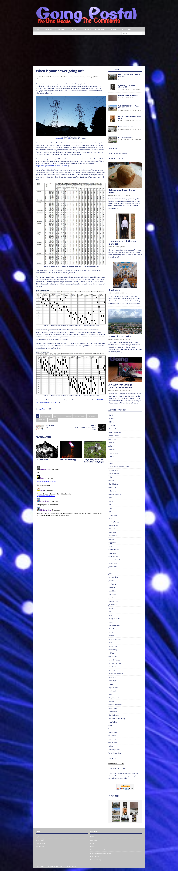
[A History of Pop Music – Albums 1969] (112, 87)
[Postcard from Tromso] (112, 129)
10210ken (111, 422)
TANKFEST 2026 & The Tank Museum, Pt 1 (128, 107)
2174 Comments (136, 129)
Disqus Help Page (95, 860)
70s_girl (110, 415)
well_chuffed (112, 743)
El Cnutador (112, 529)
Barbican (111, 456)
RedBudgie (112, 681)
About (92, 843)
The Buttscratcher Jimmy (116, 718)
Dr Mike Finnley (113, 522)
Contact (92, 846)
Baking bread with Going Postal (121, 191)
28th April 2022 (114, 339)
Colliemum (112, 491)
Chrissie (111, 480)
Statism (82, 77)
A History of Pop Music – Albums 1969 (127, 86)
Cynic (110, 498)
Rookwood (112, 691)
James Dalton (113, 567)
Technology (88, 77)
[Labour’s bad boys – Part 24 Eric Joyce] (112, 118)
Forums (113, 29)
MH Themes (72, 866)
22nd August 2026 (124, 79)
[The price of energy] (71, 449)
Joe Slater (111, 587)
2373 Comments (127, 247)
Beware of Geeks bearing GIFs (118, 467)
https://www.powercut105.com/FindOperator (52, 166)
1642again (111, 418)
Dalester (111, 501)
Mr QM (110, 632)
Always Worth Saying (115, 432)
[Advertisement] (89, 50)
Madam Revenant (114, 625)
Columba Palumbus (114, 494)
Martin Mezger (113, 629)
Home (37, 29)
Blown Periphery (113, 474)
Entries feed (40, 840)
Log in (38, 837)
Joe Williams (112, 591)
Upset (110, 725)
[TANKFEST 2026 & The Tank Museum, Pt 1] (112, 108)
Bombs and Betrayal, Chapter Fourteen (129, 75)
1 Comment (127, 195)
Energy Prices (79, 416)
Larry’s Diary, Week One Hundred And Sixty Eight (94, 461)
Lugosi (110, 622)
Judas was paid (113, 605)
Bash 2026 (93, 840)
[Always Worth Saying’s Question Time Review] (125, 369)
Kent (110, 612)
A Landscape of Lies (125, 137)
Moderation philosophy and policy (101, 853)
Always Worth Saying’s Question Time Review (120, 386)
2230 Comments (136, 98)
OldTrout (111, 653)
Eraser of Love (113, 536)
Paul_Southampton (114, 663)
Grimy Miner (112, 553)
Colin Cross (112, 487)
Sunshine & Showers (115, 705)
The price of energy (68, 460)
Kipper (110, 615)
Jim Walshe (112, 584)
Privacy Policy (94, 856)
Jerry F (110, 574)
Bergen (110, 463)
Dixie (110, 508)
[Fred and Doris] (47, 449)
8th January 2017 (115, 195)
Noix (110, 643)
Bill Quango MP (113, 470)
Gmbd (110, 546)
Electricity (58, 416)
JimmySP (111, 581)
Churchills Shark (113, 484)
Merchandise (126, 29)
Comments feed (41, 843)
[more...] (116, 208)
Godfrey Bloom (113, 549)
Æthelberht (112, 425)
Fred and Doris (42, 460)
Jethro (110, 570)
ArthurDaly (112, 446)
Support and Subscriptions (98, 850)
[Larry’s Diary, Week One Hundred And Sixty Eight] (95, 449)
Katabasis (111, 608)
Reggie (110, 684)
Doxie (110, 518)
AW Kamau (112, 449)
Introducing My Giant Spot (128, 95)
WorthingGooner (114, 750)
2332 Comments (136, 120)
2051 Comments (136, 89)
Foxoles (111, 539)
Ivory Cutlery (112, 563)
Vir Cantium (112, 736)
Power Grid (41, 420)
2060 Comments (136, 139)
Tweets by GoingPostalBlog (117, 153)
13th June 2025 (114, 390)
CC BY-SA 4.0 (66, 139)
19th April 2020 (114, 247)
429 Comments (136, 79)
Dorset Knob (112, 515)
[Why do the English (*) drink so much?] (134, 818)
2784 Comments (127, 390)
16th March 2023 (44, 77)
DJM (109, 512)
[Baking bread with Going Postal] (125, 175)
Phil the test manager (115, 674)
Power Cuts (92, 416)
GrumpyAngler (113, 556)
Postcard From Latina (120, 336)
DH (109, 505)
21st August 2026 (124, 89)
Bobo (110, 477)
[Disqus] (71, 491)
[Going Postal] (86, 26)
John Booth (112, 594)
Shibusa (111, 701)
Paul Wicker (112, 667)
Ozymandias (112, 656)
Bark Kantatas (113, 453)
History (86, 29)
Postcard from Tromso (126, 127)
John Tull (111, 598)
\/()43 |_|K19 (112, 739)
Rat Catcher (112, 677)
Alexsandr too (113, 429)
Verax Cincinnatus (114, 729)
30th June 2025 (114, 293)
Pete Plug (111, 670)
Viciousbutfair (112, 732)
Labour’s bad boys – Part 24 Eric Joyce (130, 117)
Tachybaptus (112, 712)
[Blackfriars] (125, 275)
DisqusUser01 (42, 409)
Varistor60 (59, 139)
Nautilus (111, 636)
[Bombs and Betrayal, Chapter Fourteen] (112, 77)
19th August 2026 (124, 129)
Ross (110, 694)
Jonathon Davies (113, 601)
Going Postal (55, 77)
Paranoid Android (114, 660)
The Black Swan (113, 715)
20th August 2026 (124, 110)
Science (75, 29)
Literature (99, 29)
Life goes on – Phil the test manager (122, 242)
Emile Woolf (112, 532)
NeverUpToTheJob (114, 639)
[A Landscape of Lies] (112, 139)
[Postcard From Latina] (125, 321)
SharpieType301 (113, 698)
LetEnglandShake (114, 618)
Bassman (111, 460)
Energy (68, 416)
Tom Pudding (112, 722)
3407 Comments (127, 339)
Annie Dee (111, 443)
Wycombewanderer (114, 753)
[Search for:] (131, 33)
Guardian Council (114, 560)
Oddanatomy (112, 650)
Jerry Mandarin (113, 577)
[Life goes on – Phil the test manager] (125, 226)
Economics (62, 29)
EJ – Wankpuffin (113, 525)
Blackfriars (114, 290)
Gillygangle (112, 543)
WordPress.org (40, 846)
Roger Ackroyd (113, 687)
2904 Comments (127, 293)
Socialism (76, 77)
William (110, 746)
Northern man (113, 646)
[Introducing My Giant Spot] (112, 98)
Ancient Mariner (113, 436)
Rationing (53, 420)
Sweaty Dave (112, 708)
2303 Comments (136, 110)
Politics (48, 29)
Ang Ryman (112, 439)
